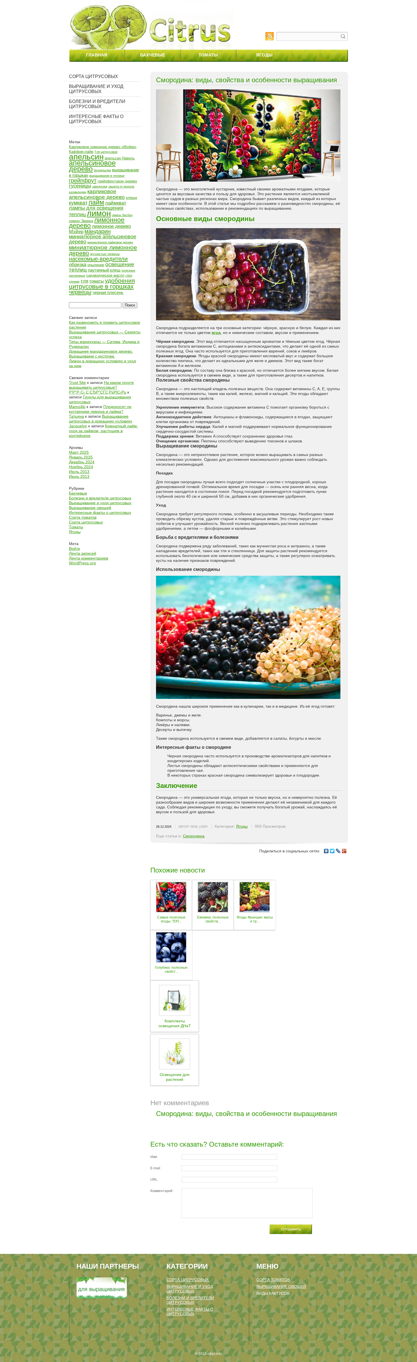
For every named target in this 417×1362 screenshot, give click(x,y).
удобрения (120, 280)
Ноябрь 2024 (81, 466)
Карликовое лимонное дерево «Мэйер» (102, 147)
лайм (96, 202)
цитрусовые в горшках (101, 286)
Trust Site (77, 382)
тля (84, 281)
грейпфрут (82, 180)
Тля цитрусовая (105, 152)
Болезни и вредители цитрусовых (97, 104)
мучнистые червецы (105, 254)
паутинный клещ (104, 270)
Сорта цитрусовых (93, 76)
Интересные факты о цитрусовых (96, 119)
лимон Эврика (81, 221)
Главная (96, 54)
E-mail (155, 1168)
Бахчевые (152, 54)
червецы (80, 292)
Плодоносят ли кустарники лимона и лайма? (100, 409)
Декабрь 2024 (81, 462)
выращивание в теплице (107, 175)
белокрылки (102, 170)
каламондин (77, 192)
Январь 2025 (81, 457)
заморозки (99, 186)
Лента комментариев (88, 558)
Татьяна (76, 416)
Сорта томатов (82, 517)
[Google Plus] (344, 851)
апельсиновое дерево (92, 166)
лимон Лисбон (122, 215)
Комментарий (161, 1191)
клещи (131, 198)
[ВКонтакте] (326, 851)
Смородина (194, 836)
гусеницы (80, 186)
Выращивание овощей (90, 507)
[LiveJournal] (338, 851)
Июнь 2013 (79, 476)
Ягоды (264, 54)
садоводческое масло (105, 275)
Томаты (208, 54)
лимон (99, 213)
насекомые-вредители (98, 259)
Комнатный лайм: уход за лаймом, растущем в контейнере (103, 431)
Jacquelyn (78, 426)
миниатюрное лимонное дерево (103, 250)
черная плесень (107, 292)
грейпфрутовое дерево (117, 181)
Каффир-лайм (81, 152)
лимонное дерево (97, 222)
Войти (74, 548)
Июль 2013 (79, 471)
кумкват (78, 203)
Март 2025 (79, 452)
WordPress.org (82, 563)
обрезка (77, 264)
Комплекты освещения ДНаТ (175, 1023)
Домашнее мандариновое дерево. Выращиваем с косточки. (101, 353)
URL (153, 1180)
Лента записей (82, 553)
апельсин (86, 156)
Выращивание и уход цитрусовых (96, 89)
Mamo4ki (77, 406)
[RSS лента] (269, 36)
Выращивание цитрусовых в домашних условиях (100, 418)
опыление (95, 265)
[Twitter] (332, 851)
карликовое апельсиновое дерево (97, 194)
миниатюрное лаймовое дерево (110, 242)
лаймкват (115, 203)
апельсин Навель (120, 158)
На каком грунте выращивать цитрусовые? (101, 385)
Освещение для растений (174, 1077)
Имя (153, 1157)
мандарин (98, 231)
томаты (96, 281)
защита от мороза (121, 186)
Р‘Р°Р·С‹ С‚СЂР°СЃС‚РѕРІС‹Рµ (97, 392)
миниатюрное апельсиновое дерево (102, 239)
